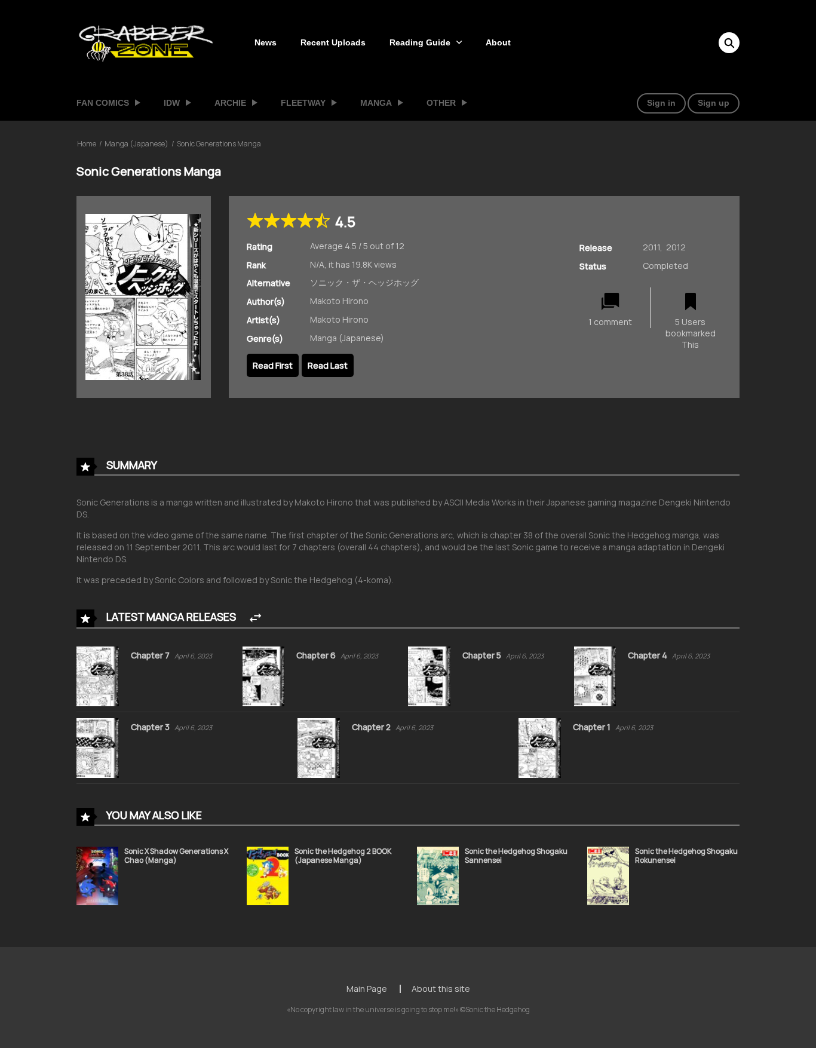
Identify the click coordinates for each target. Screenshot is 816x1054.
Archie (230, 103)
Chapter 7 (151, 655)
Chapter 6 (317, 655)
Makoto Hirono (339, 301)
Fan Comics (102, 103)
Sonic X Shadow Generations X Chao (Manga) (176, 856)
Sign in (661, 103)
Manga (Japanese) (136, 144)
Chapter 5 (482, 655)
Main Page (366, 988)
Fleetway (303, 103)
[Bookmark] (690, 302)
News (265, 42)
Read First (273, 365)
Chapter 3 (151, 727)
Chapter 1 (592, 727)
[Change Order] (255, 618)
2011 (651, 247)
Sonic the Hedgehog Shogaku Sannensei (516, 856)
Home (86, 144)
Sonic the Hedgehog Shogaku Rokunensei (686, 856)
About (498, 42)
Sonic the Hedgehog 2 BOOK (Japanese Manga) (343, 856)
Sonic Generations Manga (219, 144)
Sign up (713, 103)
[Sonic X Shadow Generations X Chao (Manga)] (97, 875)
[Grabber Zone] (145, 41)
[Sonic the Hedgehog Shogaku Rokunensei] (608, 875)
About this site (441, 988)
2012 (676, 247)
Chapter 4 (648, 655)
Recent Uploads (333, 42)
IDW (172, 103)
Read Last (328, 365)
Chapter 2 (372, 727)
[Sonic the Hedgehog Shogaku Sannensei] (438, 875)
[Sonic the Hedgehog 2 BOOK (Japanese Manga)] (268, 875)
